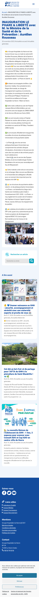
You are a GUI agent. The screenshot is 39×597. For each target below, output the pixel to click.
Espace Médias (8, 508)
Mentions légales (7, 525)
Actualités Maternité (18, 318)
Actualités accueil (21, 41)
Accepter (19, 575)
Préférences (19, 587)
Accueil (4, 12)
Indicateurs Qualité (9, 505)
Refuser (19, 581)
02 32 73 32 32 (9, 550)
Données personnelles (9, 530)
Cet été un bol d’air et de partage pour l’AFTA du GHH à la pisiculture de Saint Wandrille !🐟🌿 (19, 373)
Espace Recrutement (10, 513)
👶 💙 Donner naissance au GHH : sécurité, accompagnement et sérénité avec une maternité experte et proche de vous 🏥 (19, 309)
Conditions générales (9, 528)
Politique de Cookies (8, 533)
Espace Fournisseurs (10, 510)
